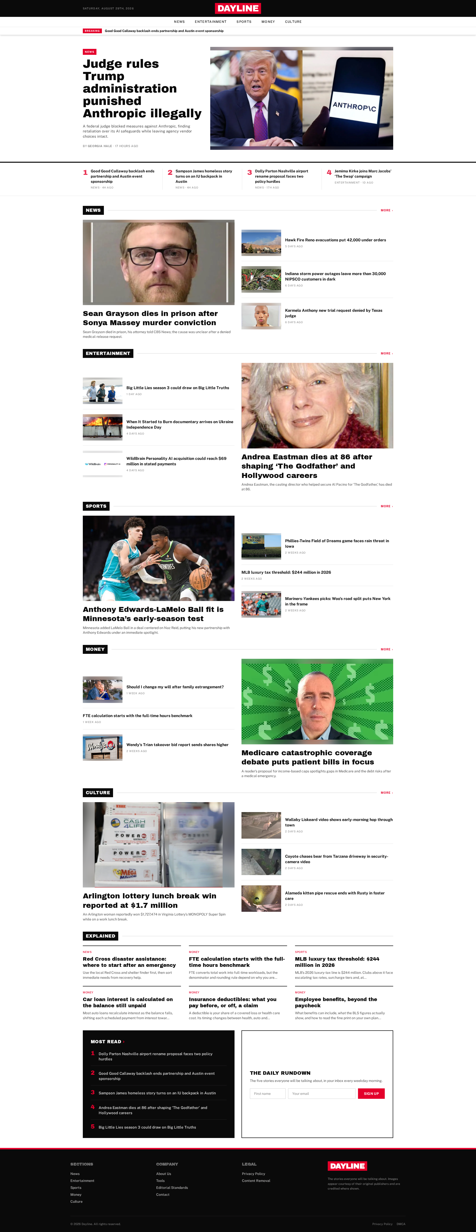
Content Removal (256, 1181)
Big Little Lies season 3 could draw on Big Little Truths (177, 387)
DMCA (401, 1224)
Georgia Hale (100, 146)
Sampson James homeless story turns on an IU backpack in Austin (204, 176)
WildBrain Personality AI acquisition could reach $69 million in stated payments (176, 461)
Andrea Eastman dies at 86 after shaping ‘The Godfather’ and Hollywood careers (306, 466)
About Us (163, 1174)
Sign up (371, 1094)
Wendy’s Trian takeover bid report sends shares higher (177, 744)
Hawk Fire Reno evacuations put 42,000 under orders (335, 240)
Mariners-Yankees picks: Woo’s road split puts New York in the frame (337, 601)
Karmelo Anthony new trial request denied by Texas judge (333, 313)
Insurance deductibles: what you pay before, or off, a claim (232, 1002)
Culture (293, 22)
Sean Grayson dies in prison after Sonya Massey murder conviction (150, 318)
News (179, 22)
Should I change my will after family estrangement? (175, 687)
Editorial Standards (172, 1188)
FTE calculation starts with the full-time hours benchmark (137, 715)
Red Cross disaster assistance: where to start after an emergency (129, 962)
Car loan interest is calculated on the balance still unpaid (128, 1002)
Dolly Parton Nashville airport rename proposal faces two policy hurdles (281, 176)
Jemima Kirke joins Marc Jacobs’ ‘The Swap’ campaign (363, 173)
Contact (163, 1195)
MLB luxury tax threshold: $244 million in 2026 (286, 572)
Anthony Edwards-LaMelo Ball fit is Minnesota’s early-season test (153, 614)
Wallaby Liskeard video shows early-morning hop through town (339, 822)
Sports (244, 22)
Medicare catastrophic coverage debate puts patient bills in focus (307, 757)
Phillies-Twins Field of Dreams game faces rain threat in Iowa (337, 543)
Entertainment (211, 22)
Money (268, 22)
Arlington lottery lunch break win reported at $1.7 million (149, 900)
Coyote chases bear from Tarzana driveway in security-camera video (336, 859)
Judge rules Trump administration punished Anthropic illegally (142, 88)
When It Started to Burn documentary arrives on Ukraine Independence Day (179, 424)
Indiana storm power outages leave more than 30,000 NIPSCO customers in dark (335, 276)
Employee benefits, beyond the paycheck (336, 1002)
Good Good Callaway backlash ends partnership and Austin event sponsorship (164, 31)
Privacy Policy (253, 1174)
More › (387, 210)
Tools (160, 1181)
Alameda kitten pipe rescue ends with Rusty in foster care (335, 896)
